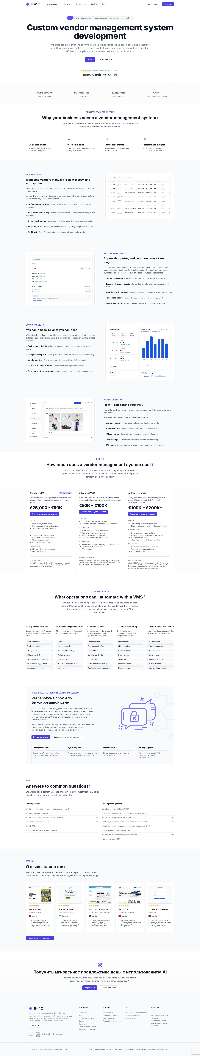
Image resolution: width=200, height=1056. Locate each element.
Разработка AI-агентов (112, 1021)
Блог (152, 1013)
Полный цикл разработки (136, 1013)
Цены (90, 59)
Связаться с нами (108, 988)
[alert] (100, 18)
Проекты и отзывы (86, 1018)
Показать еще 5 (32, 672)
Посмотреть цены (40, 737)
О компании (83, 1013)
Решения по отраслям (160, 1016)
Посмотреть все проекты (38, 938)
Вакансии (82, 1024)
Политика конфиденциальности (98, 1049)
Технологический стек (88, 1027)
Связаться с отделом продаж (44, 514)
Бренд (81, 1021)
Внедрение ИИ (109, 1018)
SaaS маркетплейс (133, 1016)
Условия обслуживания (123, 1049)
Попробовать (89, 988)
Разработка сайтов (111, 1016)
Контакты (168, 4)
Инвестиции (131, 1018)
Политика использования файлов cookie (152, 1049)
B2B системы (108, 1013)
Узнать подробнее (35, 929)
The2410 (45, 1049)
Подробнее (104, 59)
